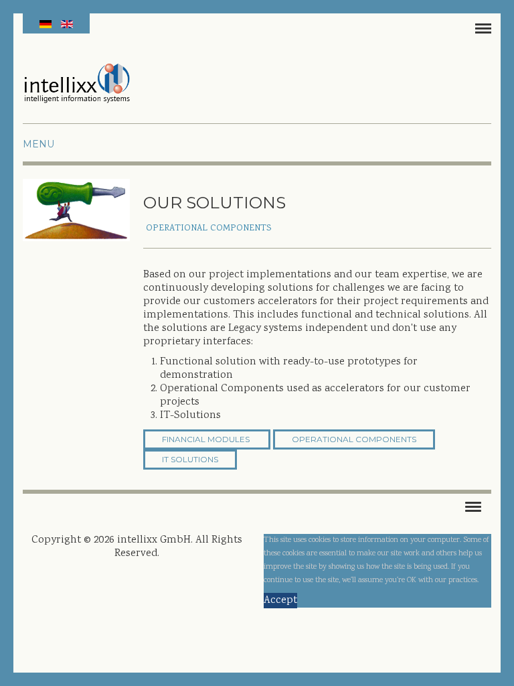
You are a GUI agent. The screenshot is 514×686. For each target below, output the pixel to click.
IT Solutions (190, 459)
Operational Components (354, 439)
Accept (280, 600)
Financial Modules (206, 439)
